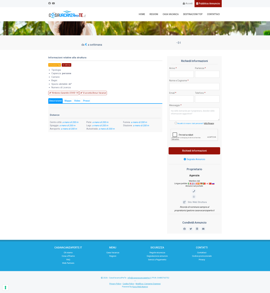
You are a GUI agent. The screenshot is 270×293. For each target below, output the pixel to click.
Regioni (154, 14)
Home (142, 14)
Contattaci (213, 14)
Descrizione (55, 100)
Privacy (202, 259)
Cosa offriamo (68, 256)
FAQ (68, 259)
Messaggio (175, 105)
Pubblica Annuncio (209, 3)
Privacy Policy (115, 284)
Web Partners (68, 263)
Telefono (200, 93)
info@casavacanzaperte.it (139, 278)
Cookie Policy (128, 284)
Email (172, 93)
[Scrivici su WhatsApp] (194, 196)
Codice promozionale (202, 256)
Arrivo (173, 68)
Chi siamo (68, 252)
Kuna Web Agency (140, 287)
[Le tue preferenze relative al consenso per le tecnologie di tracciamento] (5, 287)
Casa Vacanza (171, 14)
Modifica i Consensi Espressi (148, 284)
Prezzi (86, 100)
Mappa (68, 100)
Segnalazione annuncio (157, 256)
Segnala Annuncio (195, 159)
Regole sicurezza (157, 252)
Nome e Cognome (179, 80)
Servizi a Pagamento (157, 259)
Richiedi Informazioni (194, 150)
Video (77, 100)
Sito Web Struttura (197, 202)
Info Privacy (209, 123)
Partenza (200, 68)
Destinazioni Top (192, 14)
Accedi (188, 3)
